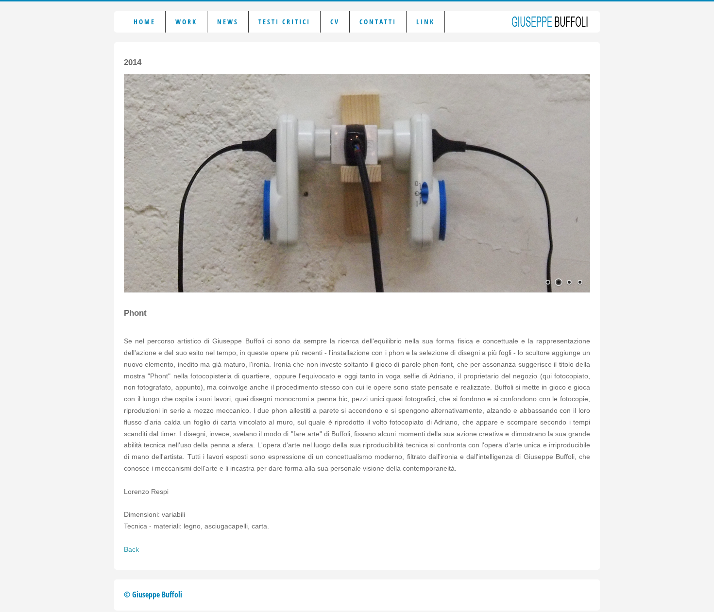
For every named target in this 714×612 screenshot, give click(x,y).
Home (144, 21)
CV (335, 21)
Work (186, 21)
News (227, 21)
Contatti (377, 21)
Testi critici (284, 21)
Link (425, 21)
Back (131, 549)
